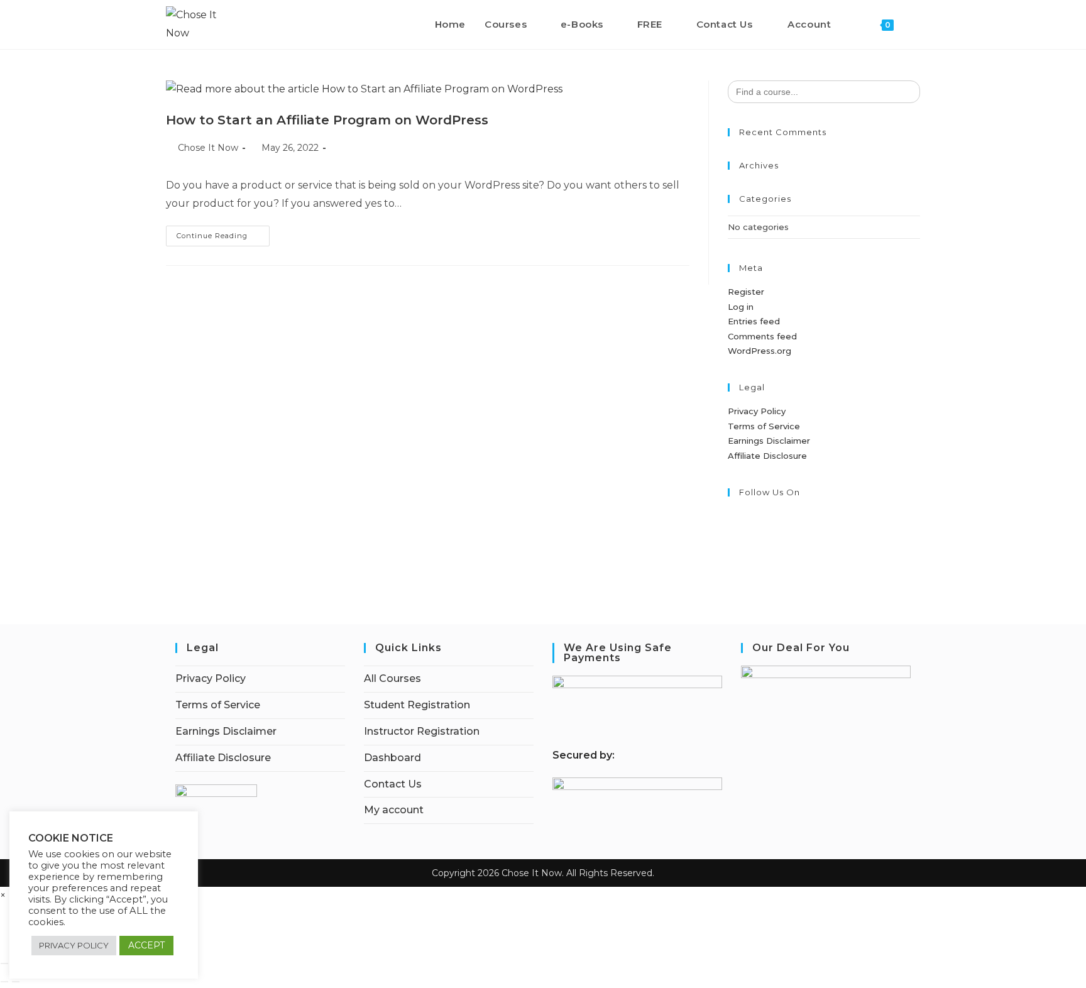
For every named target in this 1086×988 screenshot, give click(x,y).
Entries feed (754, 321)
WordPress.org (759, 351)
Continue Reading (223, 238)
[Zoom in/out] (4, 963)
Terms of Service (764, 426)
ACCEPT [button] (146, 945)
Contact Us (393, 784)
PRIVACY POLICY (74, 945)
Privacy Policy (757, 411)
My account (394, 810)
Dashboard (392, 758)
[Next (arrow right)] (15, 981)
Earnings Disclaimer (769, 441)
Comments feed (762, 336)
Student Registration (417, 705)
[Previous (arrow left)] (4, 981)
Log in (741, 307)
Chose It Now (208, 147)
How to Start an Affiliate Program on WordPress (327, 120)
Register (746, 292)
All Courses (392, 678)
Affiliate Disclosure (767, 456)
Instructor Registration (422, 731)
